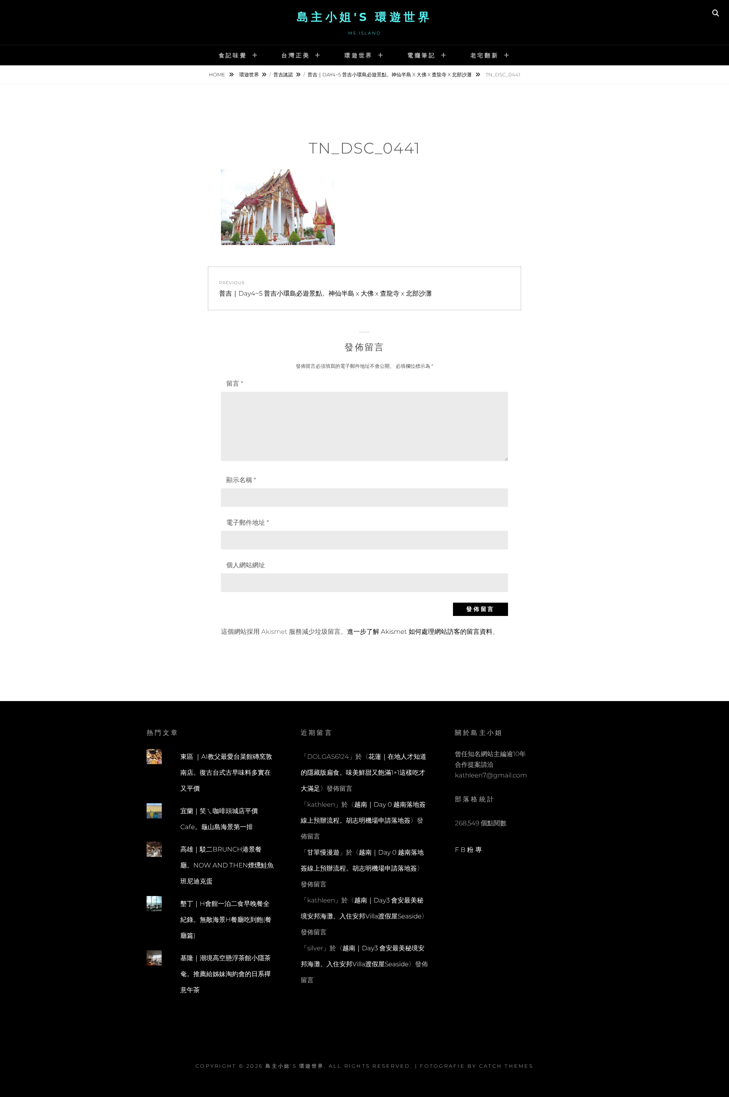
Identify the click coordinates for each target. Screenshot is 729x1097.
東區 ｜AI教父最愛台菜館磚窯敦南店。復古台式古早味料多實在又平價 (226, 772)
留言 (234, 383)
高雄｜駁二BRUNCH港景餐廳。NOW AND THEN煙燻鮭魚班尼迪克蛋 (227, 865)
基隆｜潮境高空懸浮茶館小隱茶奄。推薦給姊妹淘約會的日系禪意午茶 (225, 974)
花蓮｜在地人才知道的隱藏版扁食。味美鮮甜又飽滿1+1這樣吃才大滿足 (363, 772)
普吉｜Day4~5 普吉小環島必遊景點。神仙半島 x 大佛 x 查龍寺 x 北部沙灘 (390, 74)
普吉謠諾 (283, 74)
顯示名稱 (241, 480)
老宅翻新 (484, 55)
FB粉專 (469, 849)
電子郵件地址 (247, 522)
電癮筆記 (421, 55)
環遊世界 (358, 55)
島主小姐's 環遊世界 (364, 17)
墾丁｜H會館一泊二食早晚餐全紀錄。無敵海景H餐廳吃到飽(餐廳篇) (225, 919)
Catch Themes (506, 1066)
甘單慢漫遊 (323, 852)
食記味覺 (233, 55)
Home (217, 74)
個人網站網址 (245, 565)
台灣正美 (295, 55)
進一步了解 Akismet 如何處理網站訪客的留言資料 (419, 631)
